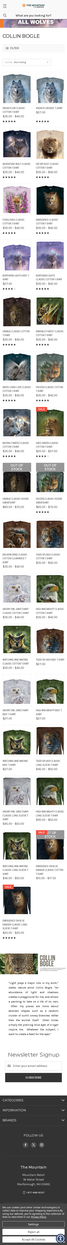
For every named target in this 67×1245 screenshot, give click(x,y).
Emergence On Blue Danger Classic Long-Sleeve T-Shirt (15, 924)
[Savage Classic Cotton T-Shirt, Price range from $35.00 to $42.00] (17, 311)
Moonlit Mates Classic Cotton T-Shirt (16, 445)
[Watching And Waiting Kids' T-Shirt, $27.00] (17, 741)
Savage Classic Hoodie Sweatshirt (16, 500)
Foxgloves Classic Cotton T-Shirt (14, 221)
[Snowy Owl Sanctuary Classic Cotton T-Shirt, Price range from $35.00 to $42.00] (17, 589)
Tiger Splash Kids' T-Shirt (50, 659)
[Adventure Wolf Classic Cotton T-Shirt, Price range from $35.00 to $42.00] (17, 143)
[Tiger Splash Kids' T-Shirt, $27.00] (50, 639)
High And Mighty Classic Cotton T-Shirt (50, 611)
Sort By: (9, 62)
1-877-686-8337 (35, 1192)
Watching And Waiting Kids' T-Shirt (15, 762)
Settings (33, 1224)
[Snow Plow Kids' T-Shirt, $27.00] (50, 88)
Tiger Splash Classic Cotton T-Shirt (48, 556)
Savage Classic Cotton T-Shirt (16, 333)
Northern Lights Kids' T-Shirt (16, 277)
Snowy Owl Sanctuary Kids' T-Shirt (16, 712)
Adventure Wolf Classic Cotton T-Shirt (17, 165)
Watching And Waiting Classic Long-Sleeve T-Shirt (16, 870)
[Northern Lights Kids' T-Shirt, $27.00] (17, 255)
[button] (4, 6)
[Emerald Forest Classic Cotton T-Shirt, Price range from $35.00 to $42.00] (50, 311)
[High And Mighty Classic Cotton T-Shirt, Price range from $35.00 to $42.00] (50, 589)
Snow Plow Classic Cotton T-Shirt (14, 110)
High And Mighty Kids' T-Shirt (49, 712)
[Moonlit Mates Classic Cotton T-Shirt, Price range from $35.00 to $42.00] (17, 423)
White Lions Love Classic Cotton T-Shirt (17, 389)
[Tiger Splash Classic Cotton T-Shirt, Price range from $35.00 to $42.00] (50, 534)
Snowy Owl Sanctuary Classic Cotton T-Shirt (16, 611)
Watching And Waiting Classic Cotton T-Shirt (16, 661)
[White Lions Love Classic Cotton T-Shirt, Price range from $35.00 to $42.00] (17, 367)
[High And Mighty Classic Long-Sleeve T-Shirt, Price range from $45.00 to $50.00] (50, 791)
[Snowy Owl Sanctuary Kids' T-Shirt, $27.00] (17, 690)
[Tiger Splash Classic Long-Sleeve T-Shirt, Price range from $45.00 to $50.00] (50, 741)
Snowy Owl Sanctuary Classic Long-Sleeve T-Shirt (16, 815)
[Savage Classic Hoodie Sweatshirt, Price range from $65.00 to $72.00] (17, 478)
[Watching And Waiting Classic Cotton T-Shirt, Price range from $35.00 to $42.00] (17, 639)
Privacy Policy (38, 1216)
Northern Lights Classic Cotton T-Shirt (49, 277)
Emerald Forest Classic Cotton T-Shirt (50, 333)
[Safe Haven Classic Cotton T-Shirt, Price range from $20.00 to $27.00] (50, 423)
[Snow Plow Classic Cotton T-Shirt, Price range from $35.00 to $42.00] (17, 88)
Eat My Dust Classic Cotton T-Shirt (47, 165)
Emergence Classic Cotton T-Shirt (47, 221)
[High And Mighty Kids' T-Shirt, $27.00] (50, 690)
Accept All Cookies (33, 1239)
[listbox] (32, 62)
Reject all (33, 1232)
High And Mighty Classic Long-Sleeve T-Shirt (50, 813)
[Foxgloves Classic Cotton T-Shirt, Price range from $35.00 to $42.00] (17, 199)
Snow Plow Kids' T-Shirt (49, 108)
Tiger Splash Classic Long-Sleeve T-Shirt (48, 762)
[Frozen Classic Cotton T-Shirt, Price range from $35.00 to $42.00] (50, 367)
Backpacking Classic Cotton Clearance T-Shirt (15, 558)
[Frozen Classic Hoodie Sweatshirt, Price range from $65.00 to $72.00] (50, 478)
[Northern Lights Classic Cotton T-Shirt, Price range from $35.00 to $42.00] (50, 255)
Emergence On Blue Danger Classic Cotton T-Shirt (49, 870)
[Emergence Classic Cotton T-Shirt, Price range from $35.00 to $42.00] (50, 199)
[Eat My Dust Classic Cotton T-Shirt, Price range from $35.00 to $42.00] (50, 143)
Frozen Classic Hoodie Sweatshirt (49, 500)
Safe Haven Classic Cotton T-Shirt (47, 445)
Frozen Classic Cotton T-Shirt (49, 389)
